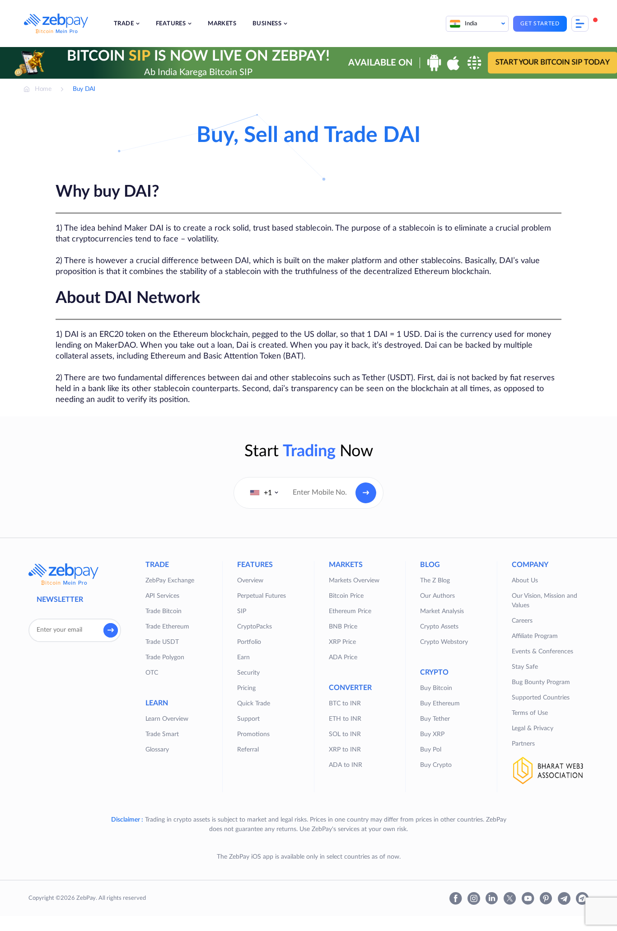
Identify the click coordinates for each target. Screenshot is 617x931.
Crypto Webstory (444, 642)
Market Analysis (442, 611)
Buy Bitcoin (436, 688)
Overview (250, 580)
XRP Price (342, 642)
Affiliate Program (535, 636)
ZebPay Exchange (169, 580)
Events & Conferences (542, 651)
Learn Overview (166, 719)
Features (171, 24)
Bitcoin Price (346, 596)
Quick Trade (253, 703)
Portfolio (249, 642)
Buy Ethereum (440, 703)
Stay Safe (525, 667)
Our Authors (437, 596)
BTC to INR (345, 703)
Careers (522, 621)
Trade (124, 24)
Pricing (246, 688)
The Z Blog (435, 580)
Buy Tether (435, 719)
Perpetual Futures (261, 596)
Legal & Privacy (532, 728)
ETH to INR (345, 719)
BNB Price (343, 627)
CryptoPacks (254, 627)
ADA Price (343, 657)
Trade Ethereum (167, 627)
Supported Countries (541, 698)
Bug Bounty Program (541, 682)
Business (266, 24)
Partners (523, 744)
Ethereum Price (350, 611)
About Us (525, 580)
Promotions (253, 734)
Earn (243, 657)
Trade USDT (162, 642)
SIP (241, 611)
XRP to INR (345, 750)
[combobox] (264, 493)
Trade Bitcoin (163, 611)
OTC (151, 673)
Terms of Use (530, 713)
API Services (162, 596)
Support (248, 719)
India (471, 24)
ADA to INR (345, 765)
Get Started (540, 23)
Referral (248, 750)
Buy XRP (432, 734)
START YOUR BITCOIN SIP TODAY (552, 62)
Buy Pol (430, 750)
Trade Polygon (164, 657)
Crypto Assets (439, 627)
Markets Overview (354, 580)
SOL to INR (345, 734)
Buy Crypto (436, 765)
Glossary (157, 750)
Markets (222, 24)
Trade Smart (162, 734)
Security (248, 673)
